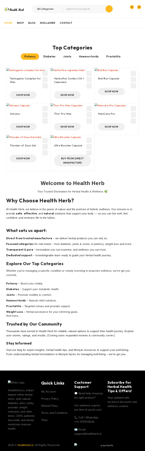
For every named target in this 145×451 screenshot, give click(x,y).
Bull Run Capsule (108, 78)
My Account (48, 391)
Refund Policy (49, 405)
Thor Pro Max (63, 113)
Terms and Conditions (54, 412)
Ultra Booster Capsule (68, 145)
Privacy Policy (50, 398)
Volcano (15, 113)
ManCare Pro (106, 113)
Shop (44, 419)
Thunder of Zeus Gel (23, 145)
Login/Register (122, 9)
